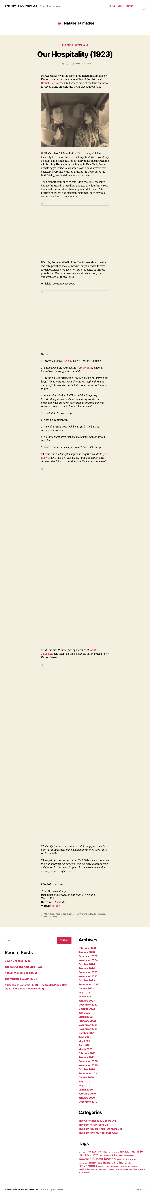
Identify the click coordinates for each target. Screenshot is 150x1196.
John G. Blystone (81, 914)
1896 (80, 1152)
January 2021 (86, 1057)
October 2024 (87, 964)
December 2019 (88, 1101)
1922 (87, 1155)
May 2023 (84, 992)
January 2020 (87, 1097)
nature (105, 1169)
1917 (122, 1152)
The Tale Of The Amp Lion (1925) (24, 966)
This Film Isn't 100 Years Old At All (98, 1132)
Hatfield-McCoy (50, 83)
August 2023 (86, 988)
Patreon (129, 6)
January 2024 (87, 968)
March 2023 (86, 996)
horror (106, 1166)
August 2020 (86, 1077)
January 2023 (87, 1000)
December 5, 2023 (83, 63)
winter (81, 1172)
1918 (127, 1152)
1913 (113, 1152)
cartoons (119, 1159)
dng (66, 63)
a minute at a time (129, 1155)
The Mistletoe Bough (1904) (21, 978)
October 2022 (87, 1008)
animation (85, 1159)
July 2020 (84, 1081)
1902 (105, 1152)
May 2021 (84, 1041)
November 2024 (88, 960)
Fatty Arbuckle (88, 1165)
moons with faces (96, 1169)
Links (120, 6)
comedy (92, 1163)
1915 (117, 1152)
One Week (111, 1169)
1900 (94, 1152)
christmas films (83, 1163)
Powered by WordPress (52, 1189)
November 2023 (88, 976)
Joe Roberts (68, 914)
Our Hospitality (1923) (75, 54)
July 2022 (84, 1012)
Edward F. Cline (113, 1162)
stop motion (139, 1169)
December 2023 (88, 972)
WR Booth (87, 1172)
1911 (110, 1152)
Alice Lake (117, 1155)
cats (125, 1159)
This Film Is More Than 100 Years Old (100, 1128)
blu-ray (68, 361)
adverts (107, 1155)
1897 (84, 1152)
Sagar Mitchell (127, 1169)
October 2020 (87, 1069)
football (100, 1166)
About (112, 6)
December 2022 (88, 1004)
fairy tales (128, 1163)
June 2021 (85, 1037)
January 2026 (87, 952)
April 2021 (84, 1045)
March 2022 (85, 1016)
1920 (140, 1151)
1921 (81, 1155)
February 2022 (87, 1020)
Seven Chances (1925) (18, 960)
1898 (89, 1152)
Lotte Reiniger (133, 1166)
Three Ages (83, 153)
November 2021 (88, 1028)
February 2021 (87, 1053)
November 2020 (88, 1065)
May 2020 (84, 1085)
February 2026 (87, 948)
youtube (87, 367)
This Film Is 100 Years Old (21, 5)
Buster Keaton (56, 914)
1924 (101, 1155)
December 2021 (88, 1024)
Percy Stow (119, 1169)
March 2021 (85, 1049)
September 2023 (88, 984)
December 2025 (88, 956)
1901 (100, 1152)
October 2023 (87, 980)
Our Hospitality (50, 916)
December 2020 (88, 1061)
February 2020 (87, 1093)
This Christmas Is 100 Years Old (97, 1120)
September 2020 (88, 1073)
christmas (132, 1159)
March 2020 (86, 1089)
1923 (46, 914)
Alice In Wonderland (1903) (21, 972)
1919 (132, 1151)
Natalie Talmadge (97, 914)
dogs (100, 1163)
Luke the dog (84, 1169)
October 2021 (86, 1033)
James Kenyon (114, 1166)
